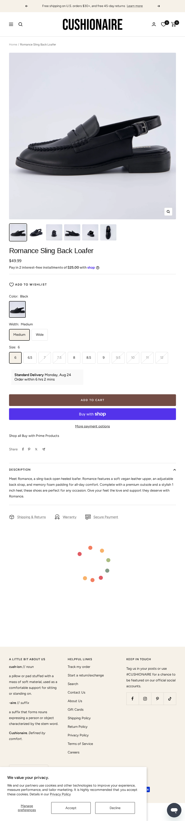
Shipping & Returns (31, 517)
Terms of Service (80, 744)
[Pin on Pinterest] (29, 449)
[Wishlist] (163, 24)
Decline (115, 808)
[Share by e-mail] (43, 449)
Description (20, 469)
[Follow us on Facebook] (132, 698)
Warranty (69, 517)
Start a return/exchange (86, 675)
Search (73, 684)
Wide (40, 335)
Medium (19, 335)
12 (161, 358)
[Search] (20, 24)
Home (13, 44)
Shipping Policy (79, 718)
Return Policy (78, 727)
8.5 (88, 358)
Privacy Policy (60, 794)
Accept (70, 808)
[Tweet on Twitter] (36, 449)
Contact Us (76, 692)
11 (147, 358)
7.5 (59, 358)
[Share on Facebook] (23, 449)
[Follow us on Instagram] (145, 698)
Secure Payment (105, 517)
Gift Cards (75, 710)
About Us (75, 701)
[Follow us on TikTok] (170, 698)
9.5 (118, 358)
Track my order (79, 667)
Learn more (135, 6)
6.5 (30, 358)
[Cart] (173, 24)
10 (133, 358)
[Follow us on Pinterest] (157, 698)
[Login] (154, 24)
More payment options (92, 426)
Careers (73, 752)
